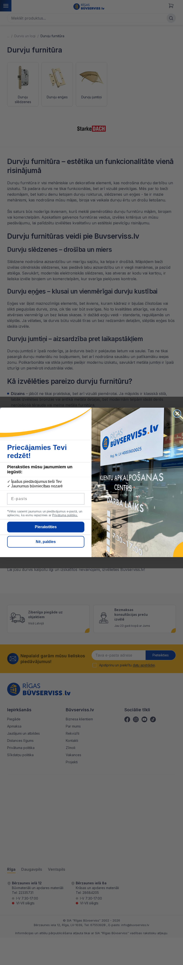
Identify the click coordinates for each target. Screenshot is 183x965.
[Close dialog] (177, 413)
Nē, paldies (46, 542)
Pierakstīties (46, 527)
